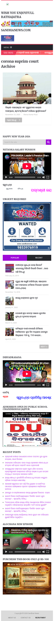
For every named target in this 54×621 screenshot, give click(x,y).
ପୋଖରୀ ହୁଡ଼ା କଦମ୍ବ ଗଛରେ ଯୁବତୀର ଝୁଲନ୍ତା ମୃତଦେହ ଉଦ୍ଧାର (30, 315)
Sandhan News (33, 613)
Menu (6, 47)
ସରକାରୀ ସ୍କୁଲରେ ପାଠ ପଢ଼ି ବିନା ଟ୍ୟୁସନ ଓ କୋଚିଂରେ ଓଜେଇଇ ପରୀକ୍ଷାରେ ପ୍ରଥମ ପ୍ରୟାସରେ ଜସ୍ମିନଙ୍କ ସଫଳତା (25, 486)
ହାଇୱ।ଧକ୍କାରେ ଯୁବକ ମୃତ (26, 297)
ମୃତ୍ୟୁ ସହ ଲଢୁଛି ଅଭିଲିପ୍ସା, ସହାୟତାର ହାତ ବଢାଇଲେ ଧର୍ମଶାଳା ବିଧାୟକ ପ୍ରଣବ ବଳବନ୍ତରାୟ (31, 284)
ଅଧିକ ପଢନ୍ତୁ (11, 120)
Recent (39, 257)
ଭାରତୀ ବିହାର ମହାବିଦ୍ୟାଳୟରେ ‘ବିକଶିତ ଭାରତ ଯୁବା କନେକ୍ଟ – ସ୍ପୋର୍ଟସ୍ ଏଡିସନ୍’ (24, 497)
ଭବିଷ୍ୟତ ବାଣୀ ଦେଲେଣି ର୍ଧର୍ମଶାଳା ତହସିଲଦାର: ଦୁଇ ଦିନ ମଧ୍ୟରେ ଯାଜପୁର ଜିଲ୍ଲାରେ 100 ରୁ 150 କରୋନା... (31, 332)
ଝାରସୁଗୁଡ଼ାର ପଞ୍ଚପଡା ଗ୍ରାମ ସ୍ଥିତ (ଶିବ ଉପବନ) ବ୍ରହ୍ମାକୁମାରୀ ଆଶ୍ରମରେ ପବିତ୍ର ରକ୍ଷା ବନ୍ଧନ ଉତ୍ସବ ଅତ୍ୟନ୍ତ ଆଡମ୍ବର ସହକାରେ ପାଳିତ (26, 471)
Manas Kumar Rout (30, 114)
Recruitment (40, 618)
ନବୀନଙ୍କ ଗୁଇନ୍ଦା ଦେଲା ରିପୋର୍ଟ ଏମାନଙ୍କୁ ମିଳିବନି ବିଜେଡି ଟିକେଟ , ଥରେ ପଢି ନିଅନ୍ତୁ (31, 268)
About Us (12, 618)
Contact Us (26, 618)
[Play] (6, 177)
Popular (15, 257)
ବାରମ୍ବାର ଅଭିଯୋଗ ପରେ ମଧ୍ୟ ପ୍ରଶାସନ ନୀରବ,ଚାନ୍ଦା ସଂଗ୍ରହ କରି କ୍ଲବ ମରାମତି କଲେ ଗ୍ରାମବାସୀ (26, 463)
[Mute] (43, 177)
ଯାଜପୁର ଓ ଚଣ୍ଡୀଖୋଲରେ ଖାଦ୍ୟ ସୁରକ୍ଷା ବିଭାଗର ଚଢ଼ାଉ (27, 492)
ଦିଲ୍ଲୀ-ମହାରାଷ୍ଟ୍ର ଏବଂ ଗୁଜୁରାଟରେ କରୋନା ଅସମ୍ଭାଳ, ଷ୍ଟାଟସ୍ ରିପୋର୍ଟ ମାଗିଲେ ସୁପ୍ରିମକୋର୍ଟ (25, 109)
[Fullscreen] (48, 177)
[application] (27, 166)
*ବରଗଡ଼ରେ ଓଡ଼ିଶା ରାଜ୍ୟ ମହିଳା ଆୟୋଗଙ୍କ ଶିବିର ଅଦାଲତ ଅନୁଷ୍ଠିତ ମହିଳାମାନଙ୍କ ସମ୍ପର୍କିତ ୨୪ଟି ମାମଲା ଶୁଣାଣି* (28, 503)
